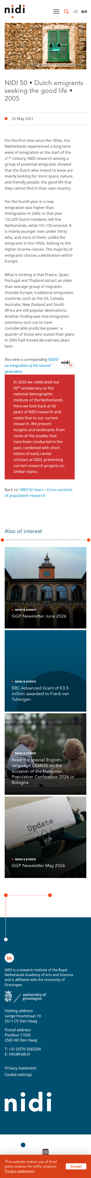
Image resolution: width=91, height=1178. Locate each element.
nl (75, 11)
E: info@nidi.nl (17, 1054)
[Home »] (12, 11)
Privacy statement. (20, 1171)
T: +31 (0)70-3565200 (23, 1049)
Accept (76, 1166)
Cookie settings (18, 1074)
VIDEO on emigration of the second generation (32, 365)
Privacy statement (20, 1068)
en (84, 11)
